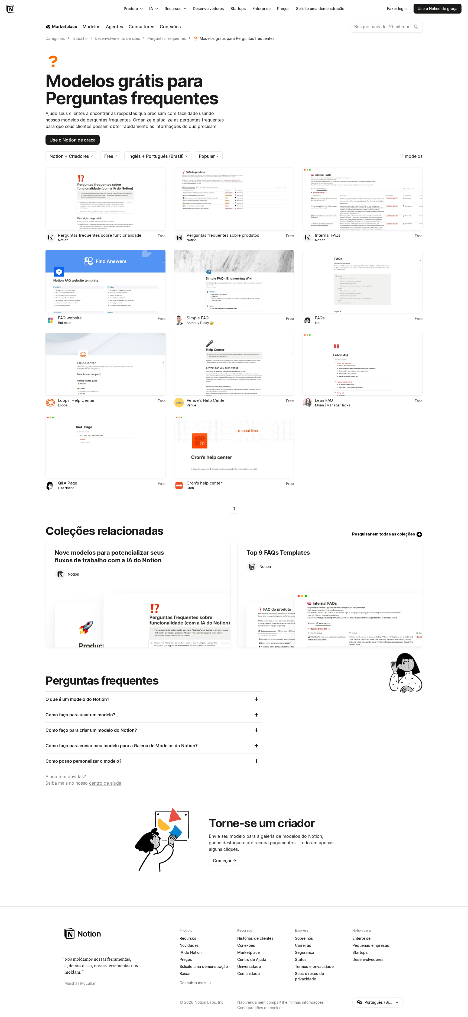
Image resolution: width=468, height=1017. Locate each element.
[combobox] (386, 27)
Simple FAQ (198, 317)
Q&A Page (67, 483)
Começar (224, 860)
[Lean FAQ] (362, 364)
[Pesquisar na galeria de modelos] (416, 26)
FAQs (320, 317)
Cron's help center (204, 483)
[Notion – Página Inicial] (118, 933)
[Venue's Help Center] (234, 364)
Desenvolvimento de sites (117, 38)
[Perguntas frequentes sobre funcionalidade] (105, 199)
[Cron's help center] (234, 446)
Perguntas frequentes (166, 38)
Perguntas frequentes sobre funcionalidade (99, 235)
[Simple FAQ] (234, 281)
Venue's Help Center (206, 400)
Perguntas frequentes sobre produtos (223, 235)
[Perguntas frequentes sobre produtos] (234, 199)
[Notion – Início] (10, 8)
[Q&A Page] (105, 446)
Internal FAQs (327, 235)
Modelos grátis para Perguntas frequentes (237, 38)
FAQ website (70, 317)
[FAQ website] (105, 281)
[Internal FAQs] (362, 199)
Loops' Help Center (76, 400)
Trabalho (79, 38)
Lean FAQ (324, 400)
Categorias (55, 38)
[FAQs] (362, 281)
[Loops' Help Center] (105, 364)
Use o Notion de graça (73, 140)
